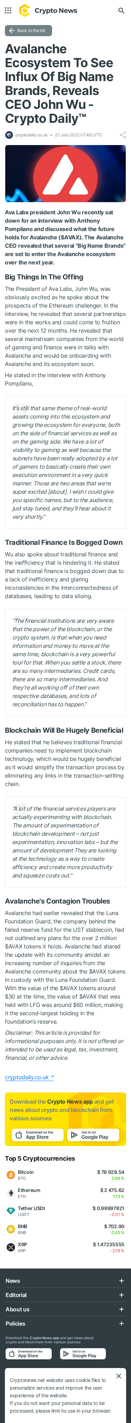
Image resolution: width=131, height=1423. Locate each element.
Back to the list (31, 30)
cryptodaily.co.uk (27, 1077)
